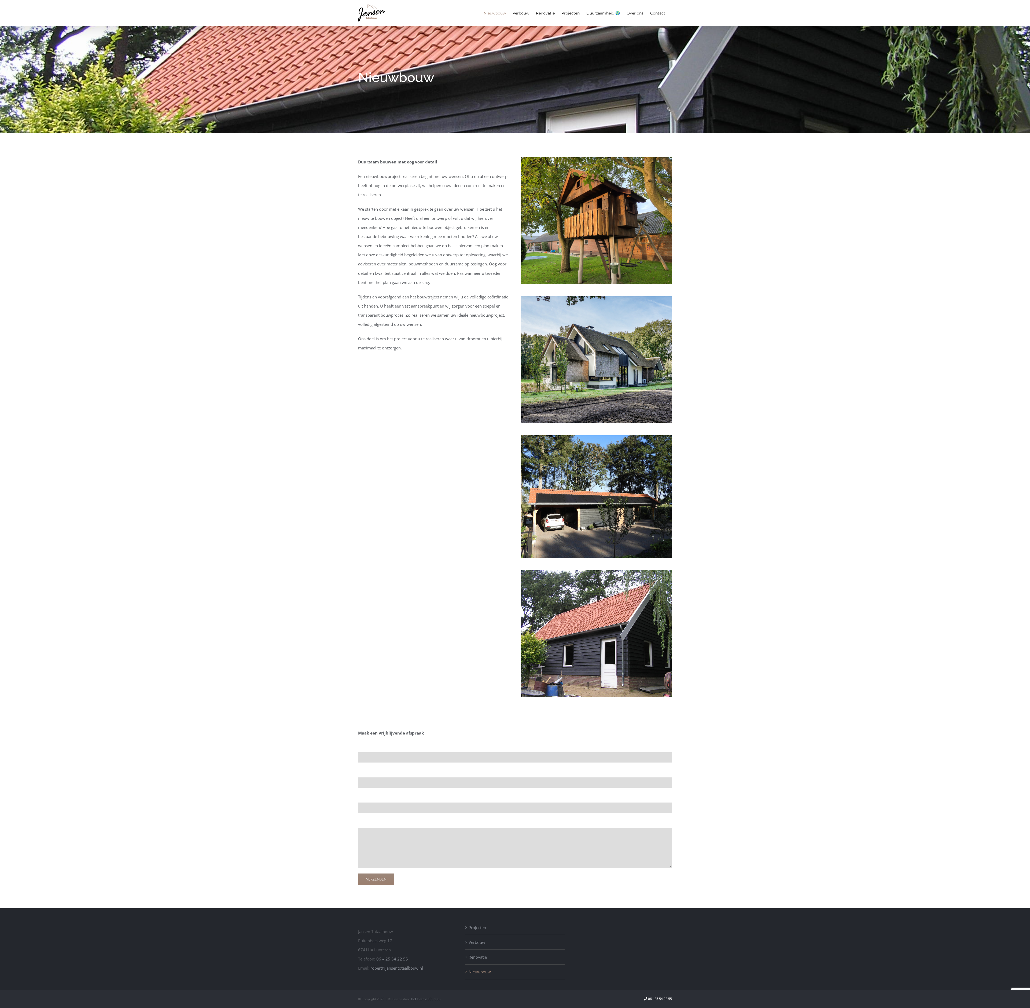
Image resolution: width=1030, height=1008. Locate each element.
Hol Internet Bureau (425, 999)
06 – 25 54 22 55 (392, 959)
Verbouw (477, 942)
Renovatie (478, 957)
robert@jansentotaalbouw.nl (396, 968)
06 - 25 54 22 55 (660, 998)
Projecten (477, 927)
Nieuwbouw (480, 971)
